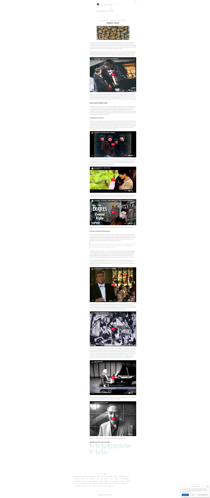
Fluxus (94, 353)
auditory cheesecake (92, 476)
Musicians (110, 4)
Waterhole (110, 485)
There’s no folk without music (103, 485)
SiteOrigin (110, 494)
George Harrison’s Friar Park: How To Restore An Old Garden (116, 447)
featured (82, 478)
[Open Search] (135, 1)
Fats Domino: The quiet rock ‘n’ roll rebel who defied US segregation (110, 447)
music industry (129, 481)
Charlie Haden (110, 476)
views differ (129, 257)
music (110, 481)
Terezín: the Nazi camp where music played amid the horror (98, 453)
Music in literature (82, 483)
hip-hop (98, 478)
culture (127, 476)
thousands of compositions (131, 97)
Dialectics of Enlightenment (107, 247)
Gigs (111, 7)
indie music (106, 478)
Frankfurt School (133, 237)
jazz (120, 478)
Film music (87, 478)
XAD (114, 485)
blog (102, 476)
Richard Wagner (85, 485)
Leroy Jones (83, 481)
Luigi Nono (118, 305)
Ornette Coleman (106, 483)
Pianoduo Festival (94, 42)
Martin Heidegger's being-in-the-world (92, 481)
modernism (110, 111)
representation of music (77, 485)
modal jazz (106, 481)
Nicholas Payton (100, 483)
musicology (94, 483)
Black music (98, 476)
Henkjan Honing (92, 478)
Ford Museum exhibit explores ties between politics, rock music (104, 447)
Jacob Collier (111, 478)
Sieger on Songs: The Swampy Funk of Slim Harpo (122, 446)
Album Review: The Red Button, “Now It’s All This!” (92, 446)
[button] (207, 486)
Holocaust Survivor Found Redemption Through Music (128, 446)
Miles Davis (101, 481)
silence (90, 485)
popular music (118, 483)
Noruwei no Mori (105, 161)
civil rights (115, 476)
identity (102, 478)
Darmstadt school (114, 260)
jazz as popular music (77, 481)
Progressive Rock (122, 227)
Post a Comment (122, 20)
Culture (105, 4)
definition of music (77, 478)
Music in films (76, 483)
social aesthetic (95, 485)
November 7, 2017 (104, 20)
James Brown (116, 478)
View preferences (203, 494)
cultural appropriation (122, 476)
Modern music (113, 23)
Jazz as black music (125, 478)
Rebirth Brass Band (124, 483)
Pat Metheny (112, 483)
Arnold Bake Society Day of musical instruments (81, 476)
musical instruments (115, 481)
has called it (95, 357)
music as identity (122, 481)
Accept (185, 494)
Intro (102, 4)
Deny (192, 494)
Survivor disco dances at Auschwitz (92, 452)
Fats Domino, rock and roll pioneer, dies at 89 (98, 446)
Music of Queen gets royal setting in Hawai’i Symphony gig (104, 453)
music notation (89, 483)
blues (105, 476)
